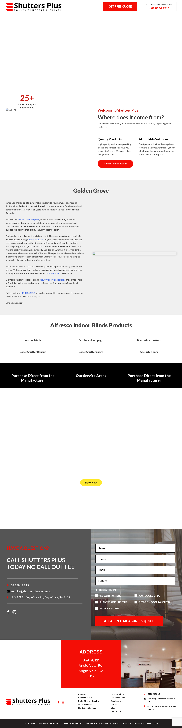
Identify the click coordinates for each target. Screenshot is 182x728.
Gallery (140, 17)
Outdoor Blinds (120, 17)
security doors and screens (52, 279)
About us (24, 17)
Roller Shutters (44, 17)
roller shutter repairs (29, 219)
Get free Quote (120, 6)
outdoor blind (53, 273)
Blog (113, 708)
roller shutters (36, 239)
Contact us (156, 17)
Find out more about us (115, 163)
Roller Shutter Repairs (88, 701)
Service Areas (117, 701)
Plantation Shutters (70, 17)
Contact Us (116, 711)
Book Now (91, 482)
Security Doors (85, 704)
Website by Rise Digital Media (102, 723)
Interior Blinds (97, 17)
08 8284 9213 (160, 8)
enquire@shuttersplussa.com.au (31, 591)
